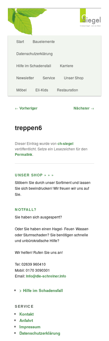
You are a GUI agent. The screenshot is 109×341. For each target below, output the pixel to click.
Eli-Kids (41, 89)
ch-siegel (65, 143)
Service (49, 77)
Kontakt (26, 314)
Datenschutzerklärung (34, 53)
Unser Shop (74, 77)
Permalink (23, 154)
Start (20, 41)
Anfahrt (26, 320)
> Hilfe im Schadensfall (41, 290)
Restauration (67, 89)
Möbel (21, 89)
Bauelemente (44, 41)
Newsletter (25, 77)
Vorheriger (26, 108)
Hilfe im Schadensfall (33, 65)
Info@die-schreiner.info (45, 276)
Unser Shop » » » (34, 175)
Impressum (30, 327)
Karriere (66, 65)
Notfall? (25, 209)
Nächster (84, 108)
